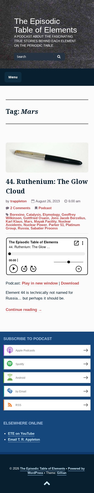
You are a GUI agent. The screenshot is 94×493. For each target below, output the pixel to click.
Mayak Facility (45, 221)
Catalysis (33, 214)
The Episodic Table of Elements (45, 25)
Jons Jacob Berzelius (68, 218)
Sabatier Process (44, 228)
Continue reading (24, 310)
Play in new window (40, 283)
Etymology (51, 214)
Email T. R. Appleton (24, 439)
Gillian (61, 473)
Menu (13, 77)
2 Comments (20, 208)
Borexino (17, 214)
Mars (28, 221)
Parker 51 (56, 225)
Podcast (45, 208)
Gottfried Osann (36, 218)
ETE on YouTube (21, 433)
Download (70, 283)
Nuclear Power (35, 225)
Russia (23, 228)
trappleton (18, 201)
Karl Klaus (14, 221)
